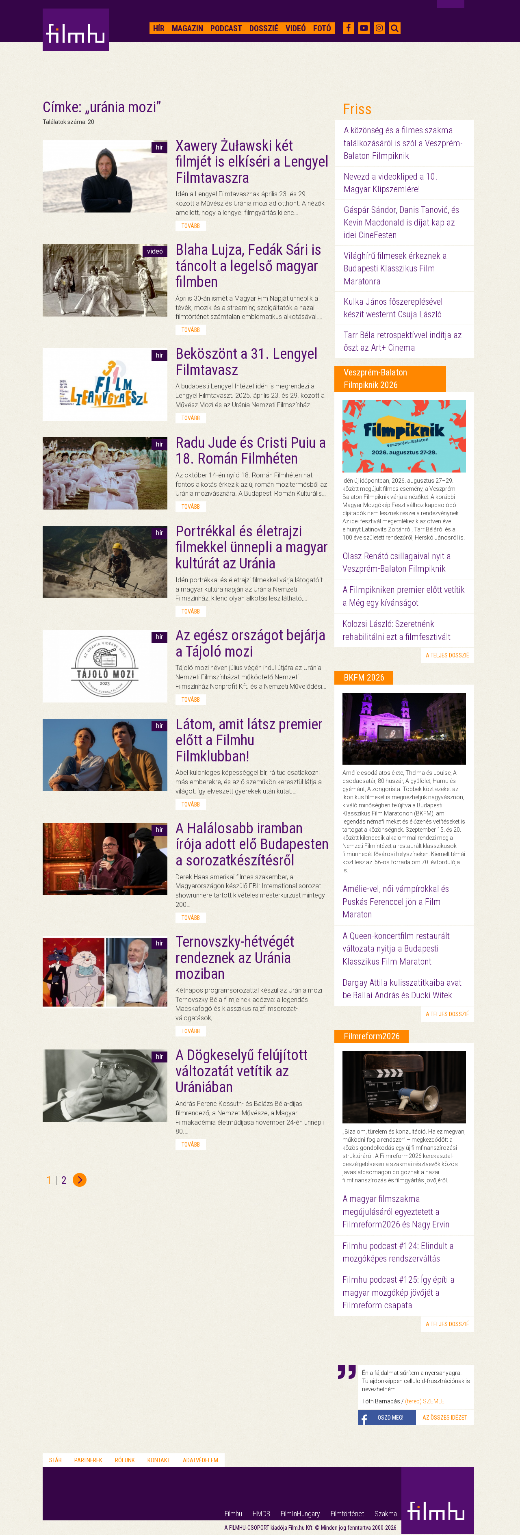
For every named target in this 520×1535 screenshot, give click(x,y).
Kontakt (158, 1460)
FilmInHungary (300, 1513)
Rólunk (125, 1460)
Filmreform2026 (372, 1036)
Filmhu (233, 1513)
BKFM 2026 (364, 677)
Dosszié (263, 28)
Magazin (187, 28)
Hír (159, 28)
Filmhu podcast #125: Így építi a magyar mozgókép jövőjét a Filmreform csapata (398, 1292)
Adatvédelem (200, 1460)
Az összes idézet (444, 1417)
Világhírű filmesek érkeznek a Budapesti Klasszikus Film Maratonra (395, 268)
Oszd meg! (390, 1417)
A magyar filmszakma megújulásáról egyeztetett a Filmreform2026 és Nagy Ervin (396, 1211)
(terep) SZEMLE (424, 1401)
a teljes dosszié (447, 655)
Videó (296, 28)
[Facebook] (348, 28)
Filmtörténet (347, 1513)
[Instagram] (379, 28)
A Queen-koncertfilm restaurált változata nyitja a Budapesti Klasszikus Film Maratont (396, 949)
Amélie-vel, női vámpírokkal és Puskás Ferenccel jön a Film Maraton (395, 901)
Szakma (386, 1513)
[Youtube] (364, 28)
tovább (191, 226)
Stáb (55, 1460)
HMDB (261, 1513)
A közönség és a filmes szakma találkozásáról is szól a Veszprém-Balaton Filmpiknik (403, 143)
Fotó (322, 28)
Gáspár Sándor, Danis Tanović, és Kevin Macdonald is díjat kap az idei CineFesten (401, 223)
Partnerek (88, 1460)
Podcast (226, 28)
